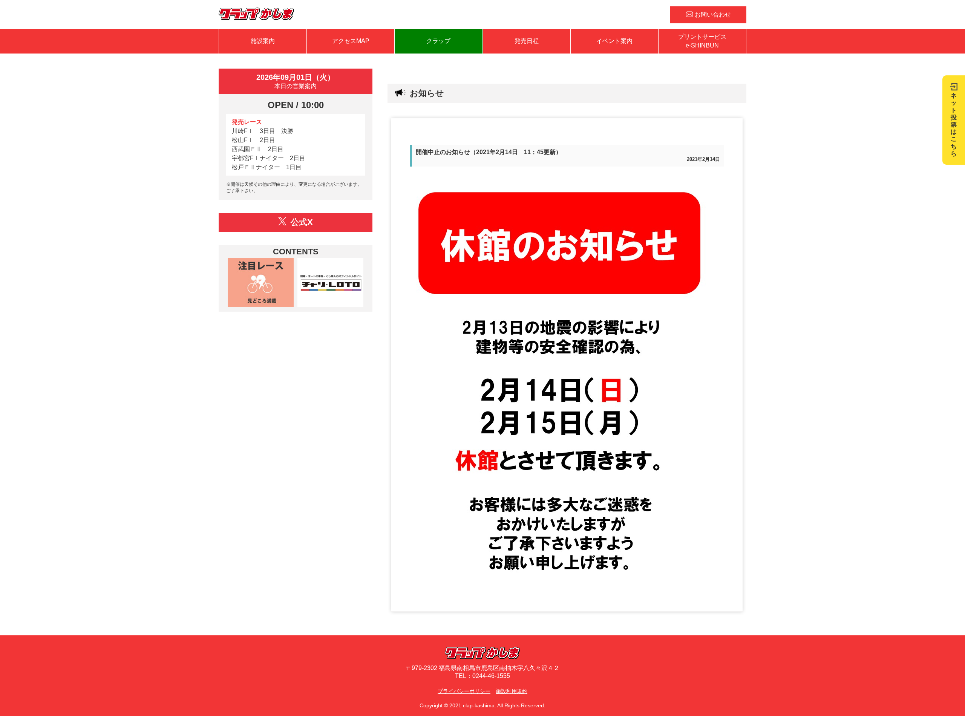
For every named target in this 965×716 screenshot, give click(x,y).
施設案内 (263, 41)
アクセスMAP (350, 41)
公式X (300, 222)
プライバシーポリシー (464, 691)
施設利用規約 (511, 691)
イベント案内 (614, 41)
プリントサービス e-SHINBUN (702, 41)
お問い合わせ (713, 14)
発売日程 (527, 41)
